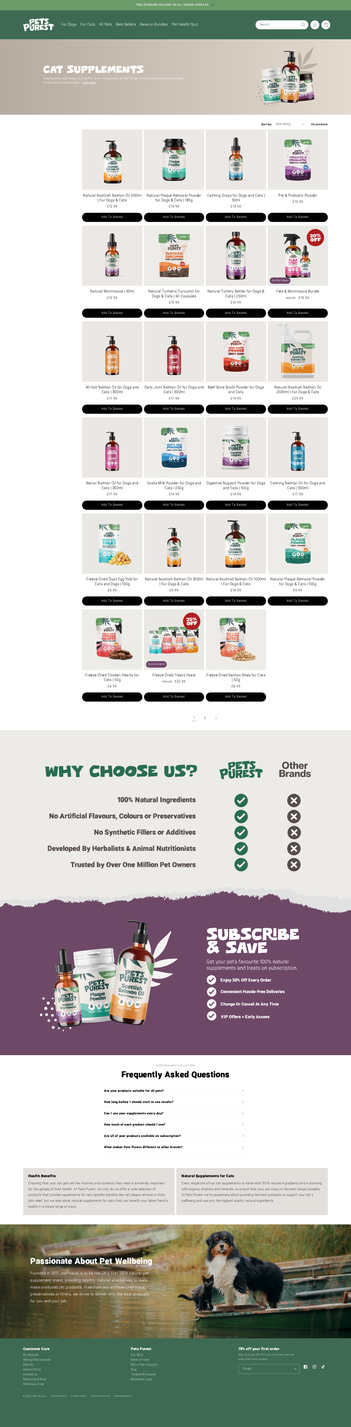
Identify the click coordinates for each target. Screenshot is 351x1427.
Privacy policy (79, 1396)
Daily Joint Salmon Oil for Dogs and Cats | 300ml (174, 390)
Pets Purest (40, 1396)
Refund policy (59, 1396)
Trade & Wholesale (143, 1374)
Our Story (137, 1355)
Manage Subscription (37, 1359)
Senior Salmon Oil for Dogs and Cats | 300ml (112, 485)
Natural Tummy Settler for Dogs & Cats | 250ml (235, 294)
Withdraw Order (34, 1384)
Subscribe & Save (35, 1379)
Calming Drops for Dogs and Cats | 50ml (236, 198)
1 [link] (194, 718)
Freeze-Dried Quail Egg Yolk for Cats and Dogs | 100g (112, 582)
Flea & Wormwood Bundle (297, 292)
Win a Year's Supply (144, 1364)
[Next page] (215, 718)
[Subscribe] (294, 1369)
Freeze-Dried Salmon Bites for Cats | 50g (235, 678)
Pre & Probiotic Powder (297, 196)
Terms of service (100, 1396)
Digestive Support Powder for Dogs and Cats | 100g (235, 485)
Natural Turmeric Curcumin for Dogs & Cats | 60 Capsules (174, 294)
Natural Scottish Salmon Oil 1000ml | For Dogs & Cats (236, 582)
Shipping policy (123, 1396)
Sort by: (266, 124)
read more (89, 82)
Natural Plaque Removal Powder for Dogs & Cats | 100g (297, 582)
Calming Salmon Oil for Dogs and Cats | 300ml (297, 485)
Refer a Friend (140, 1359)
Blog (133, 1369)
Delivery (28, 1364)
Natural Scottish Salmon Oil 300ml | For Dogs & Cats (174, 582)
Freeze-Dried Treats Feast (174, 675)
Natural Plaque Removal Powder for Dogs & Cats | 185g (174, 198)
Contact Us (30, 1374)
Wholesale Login (141, 1379)
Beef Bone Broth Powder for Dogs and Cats (236, 390)
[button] (69, 24)
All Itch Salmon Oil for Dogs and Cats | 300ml (112, 390)
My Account (31, 1355)
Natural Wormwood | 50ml (112, 292)
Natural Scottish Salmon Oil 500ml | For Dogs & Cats (112, 198)
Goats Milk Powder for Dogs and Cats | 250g (174, 485)
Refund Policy (32, 1369)
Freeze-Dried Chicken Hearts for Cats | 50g (112, 678)
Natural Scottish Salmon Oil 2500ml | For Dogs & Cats (297, 390)
